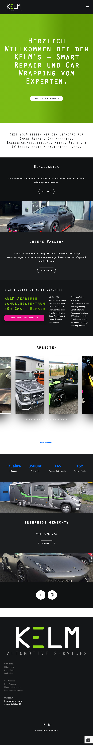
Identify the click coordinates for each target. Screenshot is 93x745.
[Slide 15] (63, 419)
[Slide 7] (42, 419)
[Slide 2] (29, 419)
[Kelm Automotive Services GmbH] (13, 7)
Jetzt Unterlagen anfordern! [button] (24, 318)
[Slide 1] (26, 419)
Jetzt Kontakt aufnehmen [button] (46, 98)
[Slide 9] (47, 419)
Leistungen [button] (46, 270)
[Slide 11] (53, 419)
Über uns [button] (46, 191)
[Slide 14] (61, 419)
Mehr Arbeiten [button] (46, 442)
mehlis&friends (52, 730)
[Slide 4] (34, 419)
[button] (87, 7)
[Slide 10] (50, 419)
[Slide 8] (45, 419)
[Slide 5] (37, 419)
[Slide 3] (32, 419)
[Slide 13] (58, 419)
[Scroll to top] (88, 740)
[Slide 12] (55, 419)
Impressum (8, 698)
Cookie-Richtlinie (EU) (13, 704)
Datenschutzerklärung (13, 701)
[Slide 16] (66, 419)
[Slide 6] (40, 419)
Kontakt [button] (46, 543)
